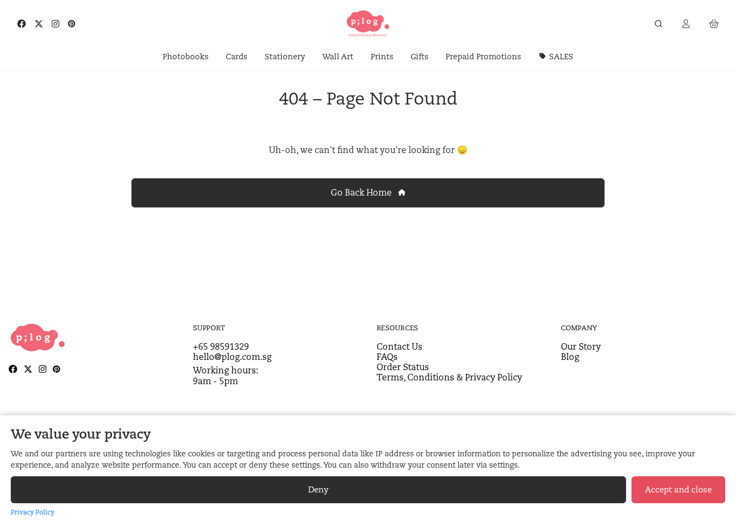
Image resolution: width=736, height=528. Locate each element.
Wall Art (337, 56)
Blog (570, 357)
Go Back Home (362, 192)
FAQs (387, 357)
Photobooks (186, 56)
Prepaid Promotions (483, 56)
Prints (382, 56)
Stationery (285, 56)
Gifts (419, 56)
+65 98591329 (221, 347)
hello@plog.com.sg (232, 357)
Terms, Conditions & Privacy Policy (449, 377)
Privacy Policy (32, 512)
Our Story (581, 347)
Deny (318, 489)
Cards (236, 56)
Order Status (403, 367)
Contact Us (399, 347)
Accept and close (678, 489)
